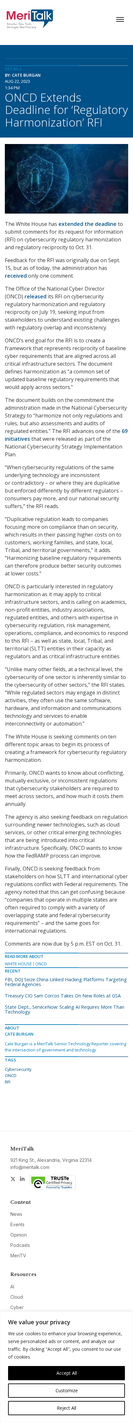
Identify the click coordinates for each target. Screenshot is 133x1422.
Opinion (18, 1235)
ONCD (41, 964)
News (16, 1214)
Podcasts (20, 1245)
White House (18, 964)
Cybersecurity (18, 1069)
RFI (7, 1082)
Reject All (66, 1408)
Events (17, 1224)
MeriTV (18, 1255)
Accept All (66, 1373)
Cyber (17, 1307)
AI (12, 1286)
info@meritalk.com (29, 1167)
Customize (67, 1390)
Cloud (16, 1297)
